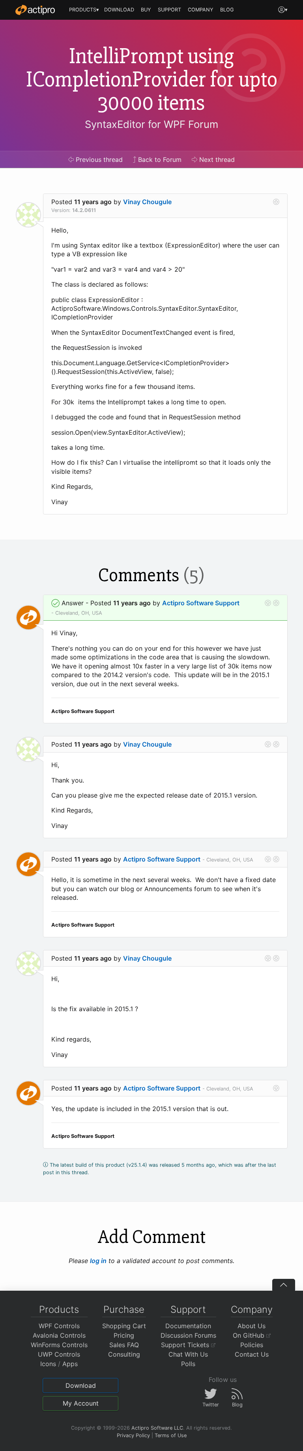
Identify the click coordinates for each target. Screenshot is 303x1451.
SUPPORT (169, 10)
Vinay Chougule (147, 202)
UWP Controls (59, 1354)
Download (80, 1385)
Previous (98, 159)
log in (98, 1261)
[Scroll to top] (283, 1285)
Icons (48, 1364)
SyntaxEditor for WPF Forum (151, 124)
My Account (81, 1403)
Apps (70, 1364)
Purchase (123, 1309)
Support (188, 1309)
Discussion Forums (188, 1335)
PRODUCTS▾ (84, 10)
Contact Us (252, 1354)
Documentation (188, 1326)
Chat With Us (188, 1354)
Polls (188, 1364)
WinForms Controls (59, 1345)
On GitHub (249, 1335)
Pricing (124, 1335)
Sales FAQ (124, 1345)
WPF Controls (59, 1326)
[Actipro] (35, 10)
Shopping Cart (124, 1326)
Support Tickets (186, 1345)
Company (252, 1309)
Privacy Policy (133, 1435)
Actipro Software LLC (157, 1428)
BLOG (227, 10)
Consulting (124, 1354)
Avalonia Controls (59, 1335)
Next (216, 159)
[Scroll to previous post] (268, 603)
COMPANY (200, 10)
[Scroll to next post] (276, 202)
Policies (251, 1345)
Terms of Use (171, 1435)
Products (59, 1309)
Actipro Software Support (200, 603)
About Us (252, 1326)
